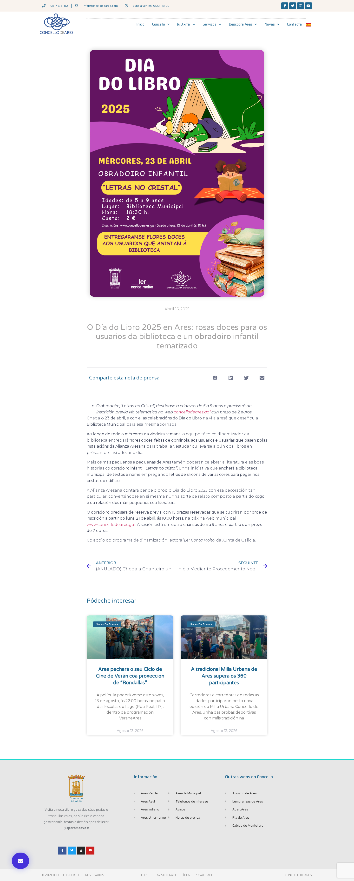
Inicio (140, 24)
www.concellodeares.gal (111, 524)
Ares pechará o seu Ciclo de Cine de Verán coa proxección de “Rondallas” (130, 676)
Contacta (294, 24)
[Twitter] (292, 5)
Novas (269, 24)
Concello (158, 24)
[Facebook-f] (284, 5)
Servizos (209, 24)
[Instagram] (300, 5)
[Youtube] (308, 5)
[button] (20, 861)
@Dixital (183, 24)
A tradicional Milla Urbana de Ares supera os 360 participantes (224, 676)
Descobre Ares (240, 24)
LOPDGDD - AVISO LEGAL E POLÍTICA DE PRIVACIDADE (177, 875)
